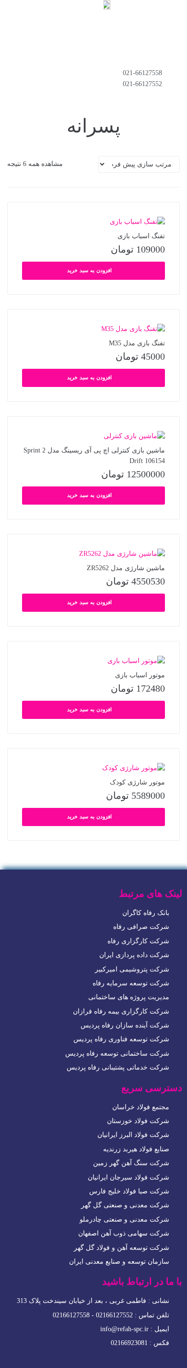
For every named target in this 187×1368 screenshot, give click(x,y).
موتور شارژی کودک (137, 782)
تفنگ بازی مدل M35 (137, 343)
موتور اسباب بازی (140, 675)
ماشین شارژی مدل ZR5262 (126, 568)
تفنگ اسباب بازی (141, 236)
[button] (93, 46)
